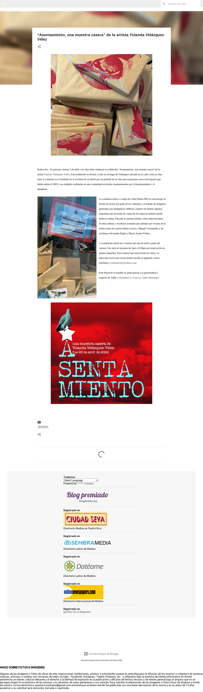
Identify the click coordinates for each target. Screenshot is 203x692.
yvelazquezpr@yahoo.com (122, 263)
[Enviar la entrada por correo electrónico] (39, 423)
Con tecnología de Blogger (103, 653)
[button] (39, 47)
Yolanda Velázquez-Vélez (56, 174)
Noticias (43, 427)
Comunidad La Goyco (128, 277)
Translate (88, 483)
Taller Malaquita (150, 277)
